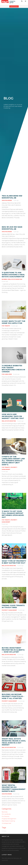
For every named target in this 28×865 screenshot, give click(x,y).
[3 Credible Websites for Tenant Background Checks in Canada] (14, 355)
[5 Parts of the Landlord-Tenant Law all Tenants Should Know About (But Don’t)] (14, 446)
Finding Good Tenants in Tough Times (13, 606)
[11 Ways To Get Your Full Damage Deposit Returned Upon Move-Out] (14, 501)
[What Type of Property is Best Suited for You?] (14, 551)
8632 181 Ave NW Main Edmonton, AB (12, 228)
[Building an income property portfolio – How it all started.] (14, 683)
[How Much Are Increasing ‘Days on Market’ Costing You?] (14, 403)
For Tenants (6, 326)
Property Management (9, 610)
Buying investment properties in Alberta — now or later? (13, 650)
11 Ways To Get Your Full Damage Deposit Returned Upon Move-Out (13, 514)
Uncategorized (7, 200)
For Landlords (7, 374)
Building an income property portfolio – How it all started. (13, 696)
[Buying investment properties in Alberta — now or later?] (14, 637)
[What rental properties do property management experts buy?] (14, 775)
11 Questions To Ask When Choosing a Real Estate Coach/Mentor (13, 275)
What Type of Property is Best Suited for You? (14, 562)
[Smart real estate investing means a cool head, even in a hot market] (14, 728)
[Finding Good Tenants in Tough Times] (14, 595)
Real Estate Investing (15, 279)
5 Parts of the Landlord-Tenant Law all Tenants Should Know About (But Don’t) (13, 461)
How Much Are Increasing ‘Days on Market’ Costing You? (13, 416)
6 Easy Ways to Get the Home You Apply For (13, 322)
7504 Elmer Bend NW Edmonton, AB (12, 197)
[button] (26, 1)
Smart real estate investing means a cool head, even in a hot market (14, 742)
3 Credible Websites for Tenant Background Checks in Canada (13, 369)
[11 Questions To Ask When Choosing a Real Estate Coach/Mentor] (14, 262)
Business (4, 279)
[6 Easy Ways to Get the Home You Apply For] (14, 310)
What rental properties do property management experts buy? (13, 788)
